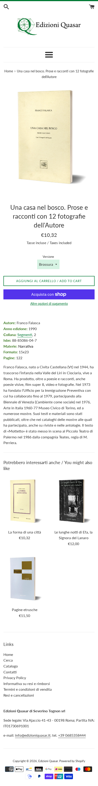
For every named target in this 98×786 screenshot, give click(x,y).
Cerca (8, 660)
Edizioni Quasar (48, 761)
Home (8, 654)
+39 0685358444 (72, 735)
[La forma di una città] (24, 501)
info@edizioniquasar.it (32, 735)
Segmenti (24, 334)
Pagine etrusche (24, 609)
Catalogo (10, 666)
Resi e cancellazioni (18, 695)
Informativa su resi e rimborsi (26, 683)
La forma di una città (24, 532)
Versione (48, 256)
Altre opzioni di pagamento (49, 304)
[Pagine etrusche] (24, 578)
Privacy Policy (14, 677)
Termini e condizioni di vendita (27, 689)
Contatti (10, 672)
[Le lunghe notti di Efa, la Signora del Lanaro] (73, 501)
